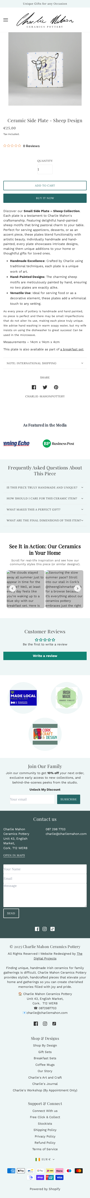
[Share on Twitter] (45, 387)
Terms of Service (45, 1149)
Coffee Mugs (45, 1065)
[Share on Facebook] (33, 387)
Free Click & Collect (45, 1117)
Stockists (45, 1123)
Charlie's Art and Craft (45, 1077)
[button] (45, 1159)
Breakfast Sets (45, 1058)
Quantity (45, 161)
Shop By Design (45, 1045)
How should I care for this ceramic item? (42, 498)
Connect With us (45, 1111)
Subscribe (68, 799)
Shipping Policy (45, 1130)
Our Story (45, 1071)
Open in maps (14, 855)
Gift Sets (45, 1052)
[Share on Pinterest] (56, 387)
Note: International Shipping (32, 363)
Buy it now (45, 198)
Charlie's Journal (45, 1084)
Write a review (45, 656)
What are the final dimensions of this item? (44, 520)
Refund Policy (45, 1143)
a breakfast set (71, 349)
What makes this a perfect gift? (33, 509)
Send (11, 913)
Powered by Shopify (45, 1189)
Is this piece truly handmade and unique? (42, 487)
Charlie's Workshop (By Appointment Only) (45, 1090)
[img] (37, 929)
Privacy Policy (45, 1136)
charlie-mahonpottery (45, 396)
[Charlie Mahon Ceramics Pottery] (45, 20)
